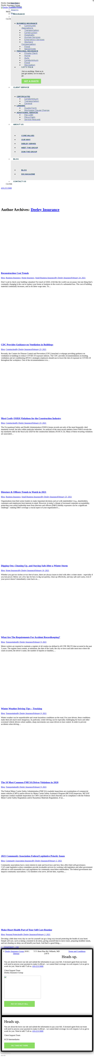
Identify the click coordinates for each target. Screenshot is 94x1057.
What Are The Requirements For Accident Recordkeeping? (30, 637)
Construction (11, 349)
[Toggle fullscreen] (7, 1053)
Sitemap (16, 954)
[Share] (4, 1053)
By (63, 278)
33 (5, 947)
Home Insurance (28, 278)
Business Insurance (13, 278)
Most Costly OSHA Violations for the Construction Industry (31, 418)
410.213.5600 (6, 188)
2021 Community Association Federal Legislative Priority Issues (33, 856)
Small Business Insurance (45, 278)
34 (7, 947)
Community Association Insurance (19, 861)
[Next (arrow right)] (4, 1055)
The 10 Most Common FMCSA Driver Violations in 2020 (29, 782)
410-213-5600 (37, 966)
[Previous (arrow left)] (2, 1055)
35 (9, 947)
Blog (3, 278)
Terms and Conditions (76, 951)
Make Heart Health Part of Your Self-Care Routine (26, 930)
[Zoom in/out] (9, 1053)
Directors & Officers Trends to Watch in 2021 (23, 492)
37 (13, 947)
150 (17, 947)
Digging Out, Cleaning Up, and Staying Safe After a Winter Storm (34, 565)
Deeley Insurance (45, 209)
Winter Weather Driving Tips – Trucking (21, 708)
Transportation (11, 642)
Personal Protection (13, 934)
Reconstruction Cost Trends (15, 273)
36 (11, 947)
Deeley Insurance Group (14, 951)
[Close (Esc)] (2, 1053)
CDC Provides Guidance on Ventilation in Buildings (27, 344)
